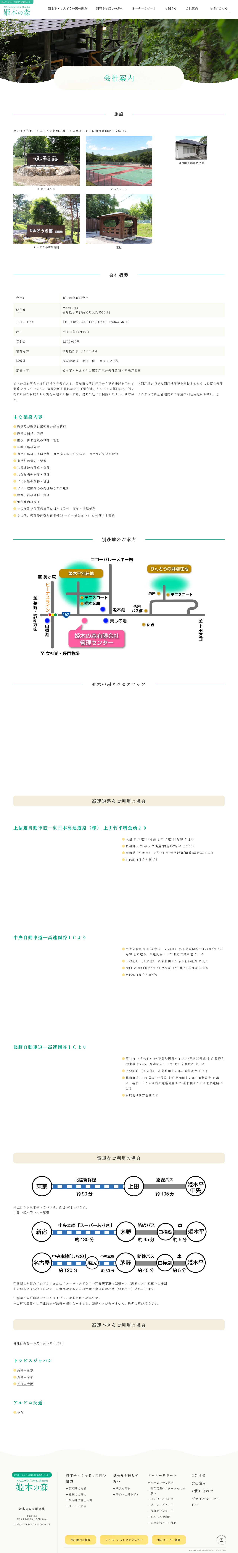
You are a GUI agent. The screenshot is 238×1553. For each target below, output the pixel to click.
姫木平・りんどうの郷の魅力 (67, 8)
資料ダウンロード (162, 1511)
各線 (20, 1412)
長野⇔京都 (25, 1377)
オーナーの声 (77, 1506)
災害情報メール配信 (164, 1523)
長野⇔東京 (25, 1370)
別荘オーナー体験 (169, 1540)
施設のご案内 (77, 1494)
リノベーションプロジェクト (124, 1540)
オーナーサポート (144, 8)
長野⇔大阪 (25, 1383)
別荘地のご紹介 (80, 1540)
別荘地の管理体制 (80, 1500)
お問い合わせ (219, 8)
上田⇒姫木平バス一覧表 (31, 1212)
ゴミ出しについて (162, 1499)
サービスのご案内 (162, 1482)
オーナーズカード (162, 1505)
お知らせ (171, 8)
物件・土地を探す (127, 1494)
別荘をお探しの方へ (109, 8)
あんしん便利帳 (161, 1517)
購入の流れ (123, 1488)
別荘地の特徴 (77, 1488)
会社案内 (192, 8)
